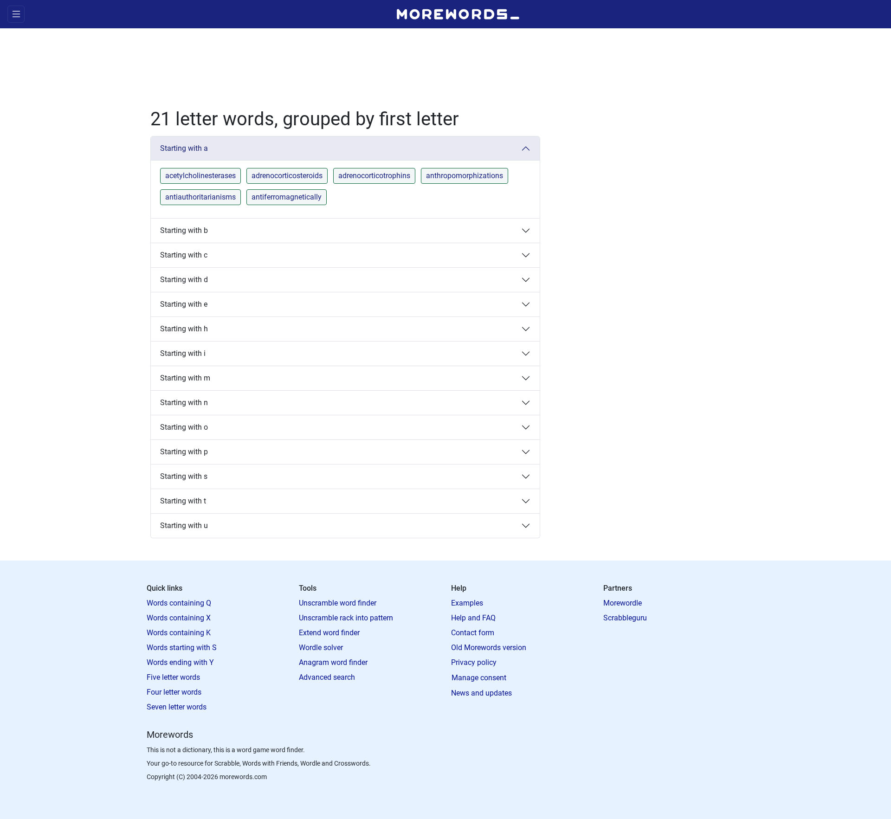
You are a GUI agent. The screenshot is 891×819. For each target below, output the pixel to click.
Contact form (472, 632)
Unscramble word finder (337, 603)
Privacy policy (474, 662)
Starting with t (183, 501)
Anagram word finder (333, 662)
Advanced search (327, 677)
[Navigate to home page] (458, 14)
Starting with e (183, 304)
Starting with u (184, 525)
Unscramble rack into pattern (346, 617)
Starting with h (184, 328)
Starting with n (184, 402)
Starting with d (184, 279)
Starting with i (183, 353)
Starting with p (184, 451)
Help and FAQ (473, 617)
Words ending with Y (180, 662)
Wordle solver (321, 647)
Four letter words (174, 692)
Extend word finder (329, 632)
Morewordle (622, 603)
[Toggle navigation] (16, 14)
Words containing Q (179, 603)
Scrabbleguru (625, 617)
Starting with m (185, 378)
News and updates (481, 693)
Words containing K (179, 632)
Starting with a (184, 148)
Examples (467, 603)
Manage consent (479, 677)
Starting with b (184, 230)
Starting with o (184, 427)
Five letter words (173, 677)
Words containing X (179, 617)
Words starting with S (182, 647)
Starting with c (183, 255)
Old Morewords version (488, 647)
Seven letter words (177, 707)
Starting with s (183, 476)
